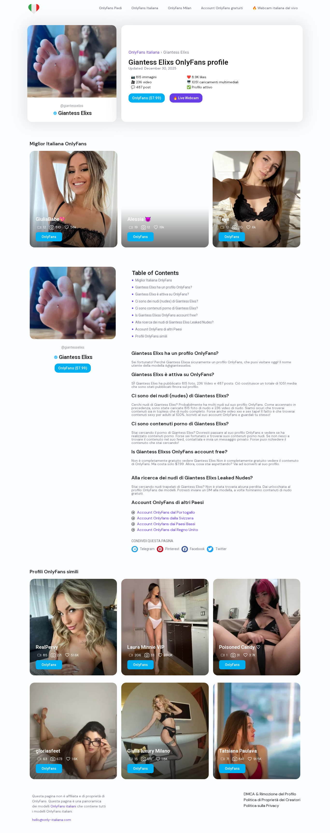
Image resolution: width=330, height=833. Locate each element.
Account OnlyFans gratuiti (222, 8)
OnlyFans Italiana (144, 8)
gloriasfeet (48, 751)
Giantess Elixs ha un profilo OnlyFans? (163, 287)
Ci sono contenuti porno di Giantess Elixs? (166, 308)
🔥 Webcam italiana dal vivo (275, 8)
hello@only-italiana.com (51, 820)
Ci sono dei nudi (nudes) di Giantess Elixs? (166, 301)
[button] (144, 549)
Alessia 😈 (139, 219)
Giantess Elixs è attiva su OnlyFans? (162, 294)
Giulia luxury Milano (148, 751)
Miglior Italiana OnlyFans (153, 280)
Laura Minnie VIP (145, 647)
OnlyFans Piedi (110, 8)
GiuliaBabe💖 (50, 219)
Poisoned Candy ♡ (239, 647)
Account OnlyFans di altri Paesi (158, 329)
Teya (224, 219)
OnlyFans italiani (63, 806)
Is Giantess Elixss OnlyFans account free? (166, 315)
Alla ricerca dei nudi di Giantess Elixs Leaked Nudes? (174, 322)
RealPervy (47, 647)
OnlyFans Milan (179, 8)
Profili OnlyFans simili (151, 336)
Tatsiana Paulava (238, 751)
